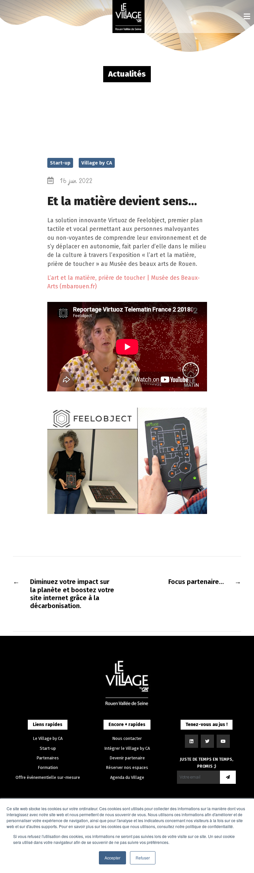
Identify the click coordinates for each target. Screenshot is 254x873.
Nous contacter (127, 738)
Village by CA (96, 163)
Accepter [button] (112, 857)
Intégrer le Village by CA (127, 748)
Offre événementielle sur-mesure (48, 777)
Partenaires (47, 757)
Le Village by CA (48, 738)
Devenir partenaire (127, 757)
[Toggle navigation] (247, 17)
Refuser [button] (143, 857)
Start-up (60, 163)
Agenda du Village (127, 777)
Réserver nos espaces (127, 767)
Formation (48, 767)
